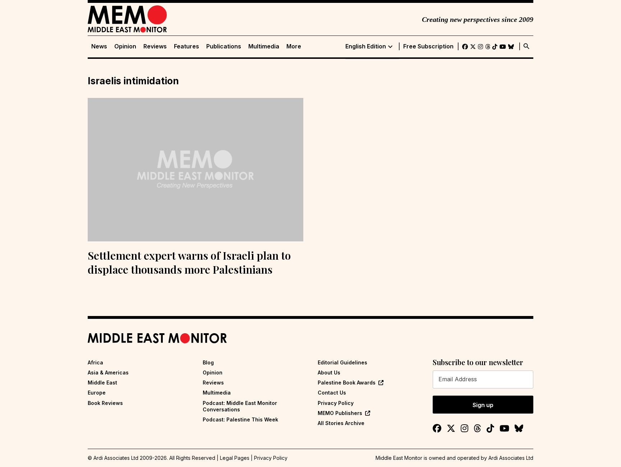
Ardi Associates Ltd (510, 458)
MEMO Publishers (340, 413)
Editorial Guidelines (342, 362)
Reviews (155, 46)
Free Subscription (428, 46)
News (99, 46)
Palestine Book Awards (347, 382)
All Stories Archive (341, 423)
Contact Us (332, 393)
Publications (223, 46)
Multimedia (263, 46)
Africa (95, 362)
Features (186, 46)
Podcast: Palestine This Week (240, 419)
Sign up (483, 405)
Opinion (125, 46)
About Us (329, 372)
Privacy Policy (336, 403)
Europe (97, 393)
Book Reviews (105, 403)
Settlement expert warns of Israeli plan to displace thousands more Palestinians (189, 262)
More (293, 46)
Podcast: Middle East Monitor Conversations (240, 406)
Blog (208, 362)
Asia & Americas (108, 372)
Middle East (102, 382)
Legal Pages (234, 458)
